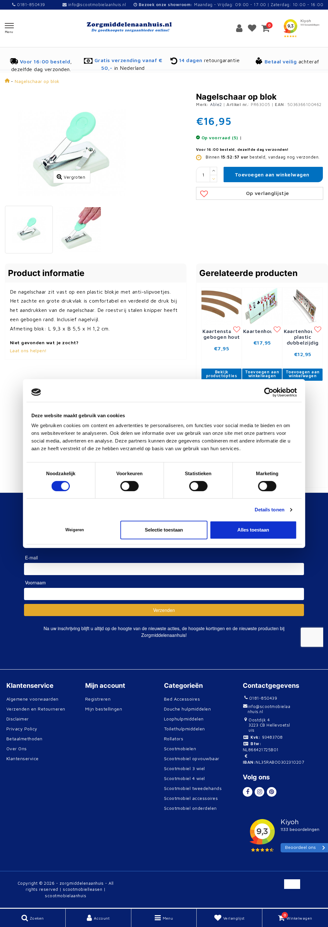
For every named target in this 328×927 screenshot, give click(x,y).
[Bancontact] (314, 887)
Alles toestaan (253, 530)
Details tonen (269, 509)
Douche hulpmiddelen (187, 709)
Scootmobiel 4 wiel (184, 778)
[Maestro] (293, 898)
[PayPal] (231, 887)
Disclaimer (17, 718)
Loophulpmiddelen (184, 718)
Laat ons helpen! (28, 350)
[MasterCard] (252, 887)
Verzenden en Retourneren (35, 709)
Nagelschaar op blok (37, 81)
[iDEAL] (210, 887)
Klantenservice (22, 758)
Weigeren (74, 529)
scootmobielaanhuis (65, 895)
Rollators (173, 738)
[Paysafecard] (273, 898)
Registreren (98, 699)
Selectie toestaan (164, 530)
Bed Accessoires (182, 699)
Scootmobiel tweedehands (193, 788)
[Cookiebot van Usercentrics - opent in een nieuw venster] (269, 392)
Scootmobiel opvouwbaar (191, 758)
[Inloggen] (239, 28)
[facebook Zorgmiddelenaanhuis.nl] (247, 791)
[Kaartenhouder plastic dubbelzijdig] (303, 306)
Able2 (216, 104)
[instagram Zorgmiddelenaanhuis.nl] (259, 791)
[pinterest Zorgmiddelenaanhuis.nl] (271, 791)
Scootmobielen (180, 748)
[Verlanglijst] (252, 28)
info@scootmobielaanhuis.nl (97, 4)
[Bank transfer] (294, 887)
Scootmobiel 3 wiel (184, 768)
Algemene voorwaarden (32, 699)
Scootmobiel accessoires (191, 798)
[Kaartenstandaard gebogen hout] (221, 306)
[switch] (129, 486)
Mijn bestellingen (103, 709)
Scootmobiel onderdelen (190, 808)
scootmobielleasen (82, 889)
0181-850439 (30, 4)
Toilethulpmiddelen (184, 728)
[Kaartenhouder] (262, 306)
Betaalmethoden (24, 738)
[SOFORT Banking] (231, 898)
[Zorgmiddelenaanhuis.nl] (164, 27)
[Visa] (273, 887)
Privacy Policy (21, 728)
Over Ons (16, 748)
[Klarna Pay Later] (252, 898)
